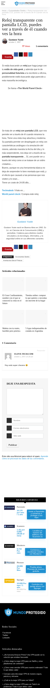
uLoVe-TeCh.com (23, 354)
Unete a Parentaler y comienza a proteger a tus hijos (36, 514)
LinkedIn (6, 638)
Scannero (21, 526)
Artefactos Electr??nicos (12, 260)
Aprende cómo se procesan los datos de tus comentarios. (25, 457)
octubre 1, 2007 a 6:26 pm (23, 357)
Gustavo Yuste (16, 40)
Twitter (5, 635)
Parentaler (21, 507)
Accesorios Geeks (22, 257)
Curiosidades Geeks (17, 11)
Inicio (4, 11)
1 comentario (42, 46)
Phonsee (20, 563)
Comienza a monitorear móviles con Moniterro (35, 552)
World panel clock (11, 194)
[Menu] (3, 3)
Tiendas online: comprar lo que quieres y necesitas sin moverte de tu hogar (36, 298)
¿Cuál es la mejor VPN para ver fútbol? (19, 680)
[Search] (46, 3)
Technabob (7, 190)
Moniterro (21, 545)
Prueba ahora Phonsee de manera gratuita (35, 569)
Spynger (20, 580)
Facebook (6, 633)
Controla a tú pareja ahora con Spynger (37, 586)
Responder (41, 351)
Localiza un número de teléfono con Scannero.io (37, 534)
